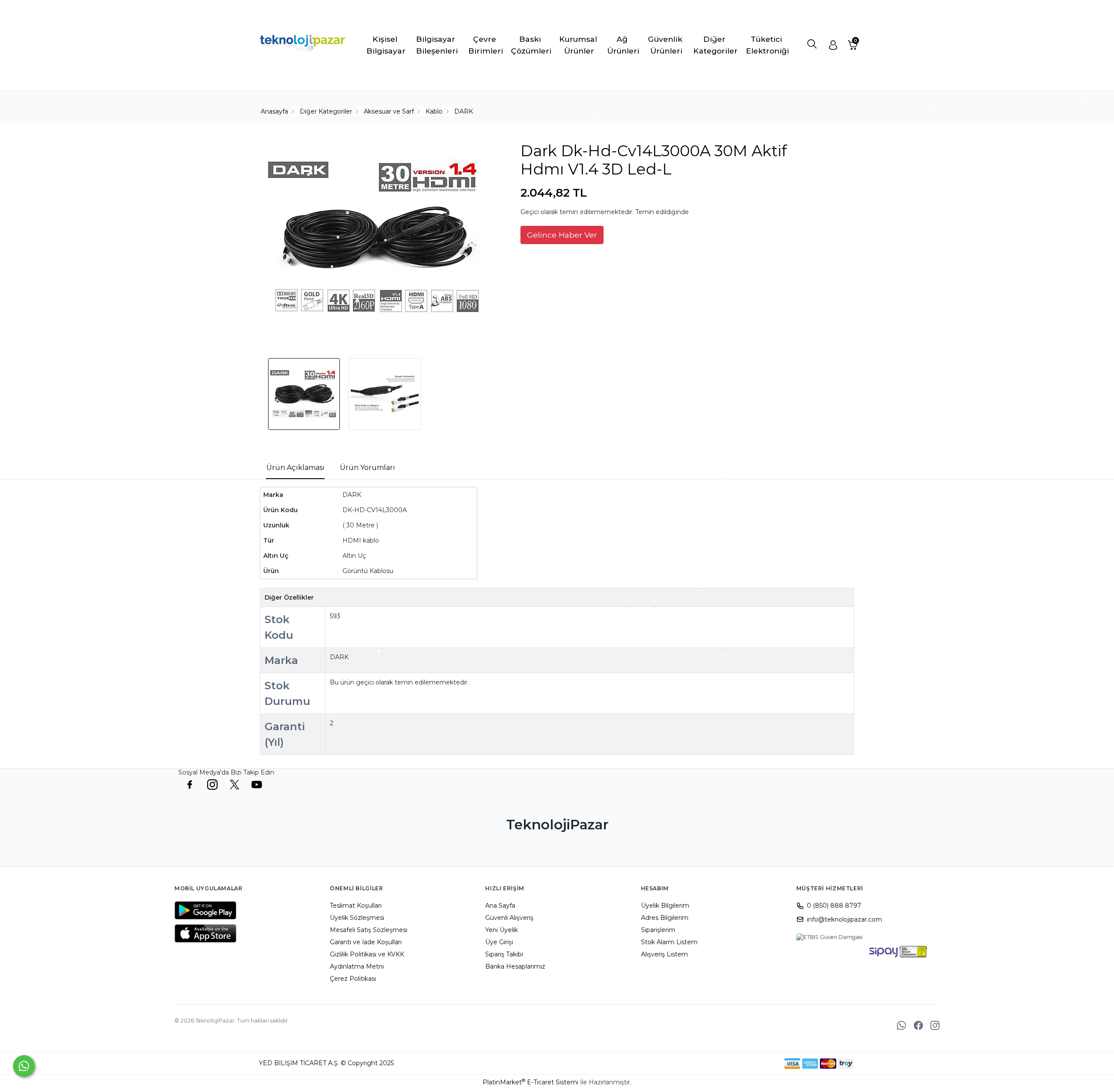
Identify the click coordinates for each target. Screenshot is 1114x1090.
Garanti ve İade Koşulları (366, 942)
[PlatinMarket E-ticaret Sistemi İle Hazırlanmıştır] (754, 1063)
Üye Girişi (499, 942)
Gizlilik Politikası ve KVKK (367, 954)
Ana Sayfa (500, 905)
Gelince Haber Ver (562, 234)
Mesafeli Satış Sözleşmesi (368, 930)
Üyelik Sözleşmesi (357, 918)
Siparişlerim (658, 930)
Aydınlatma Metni (357, 966)
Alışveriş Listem (664, 954)
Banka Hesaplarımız (515, 966)
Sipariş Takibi (504, 954)
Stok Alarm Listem (669, 942)
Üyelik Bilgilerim (665, 905)
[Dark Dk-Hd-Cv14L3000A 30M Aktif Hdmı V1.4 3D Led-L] (377, 240)
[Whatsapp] (24, 1066)
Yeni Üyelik (501, 930)
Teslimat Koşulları (356, 905)
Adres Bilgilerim (664, 918)
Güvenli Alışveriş (509, 918)
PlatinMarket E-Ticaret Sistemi (530, 1082)
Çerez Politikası (353, 979)
